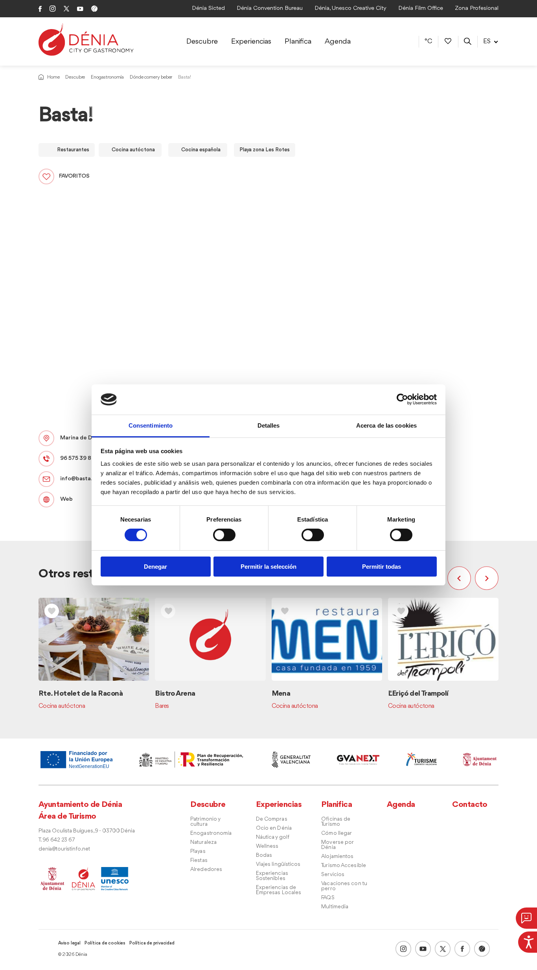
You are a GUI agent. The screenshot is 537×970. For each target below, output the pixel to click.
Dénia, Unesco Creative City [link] (350, 8)
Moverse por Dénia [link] (337, 845)
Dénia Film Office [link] (420, 8)
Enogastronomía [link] (107, 77)
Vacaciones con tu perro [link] (344, 886)
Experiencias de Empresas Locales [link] (279, 890)
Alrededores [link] (206, 869)
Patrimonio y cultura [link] (205, 822)
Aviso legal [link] (69, 943)
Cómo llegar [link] (336, 833)
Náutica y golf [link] (272, 837)
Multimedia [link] (334, 906)
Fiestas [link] (199, 860)
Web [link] (66, 499)
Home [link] (53, 77)
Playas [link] (198, 851)
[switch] (224, 535)
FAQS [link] (327, 897)
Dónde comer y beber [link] (151, 77)
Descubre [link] (202, 42)
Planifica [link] (298, 42)
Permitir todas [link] (381, 566)
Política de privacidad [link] (152, 943)
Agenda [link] (338, 42)
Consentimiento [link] (151, 425)
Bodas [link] (264, 855)
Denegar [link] (155, 566)
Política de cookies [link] (105, 943)
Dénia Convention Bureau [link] (270, 8)
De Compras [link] (271, 819)
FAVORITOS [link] (74, 176)
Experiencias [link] (251, 42)
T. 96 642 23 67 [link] (57, 840)
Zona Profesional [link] (476, 8)
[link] (527, 940)
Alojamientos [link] (337, 856)
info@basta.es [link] (79, 479)
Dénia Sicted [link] (208, 8)
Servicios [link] (332, 874)
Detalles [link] (268, 425)
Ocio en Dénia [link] (274, 828)
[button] (461, 578)
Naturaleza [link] (203, 842)
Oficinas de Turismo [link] (335, 822)
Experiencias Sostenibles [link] (272, 876)
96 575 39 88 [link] (77, 458)
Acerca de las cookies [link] (386, 425)
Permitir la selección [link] (268, 566)
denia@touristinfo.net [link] (64, 849)
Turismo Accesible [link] (343, 865)
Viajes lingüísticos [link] (278, 864)
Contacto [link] (469, 805)
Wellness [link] (267, 846)
